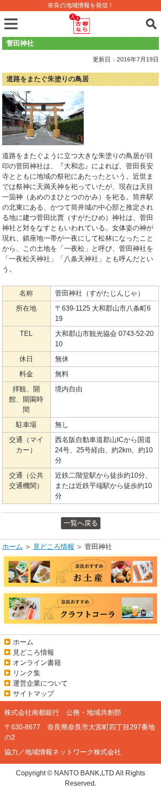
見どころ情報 (53, 546)
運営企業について (40, 683)
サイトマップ (33, 693)
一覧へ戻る (81, 523)
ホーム (12, 546)
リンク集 (26, 673)
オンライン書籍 (37, 662)
